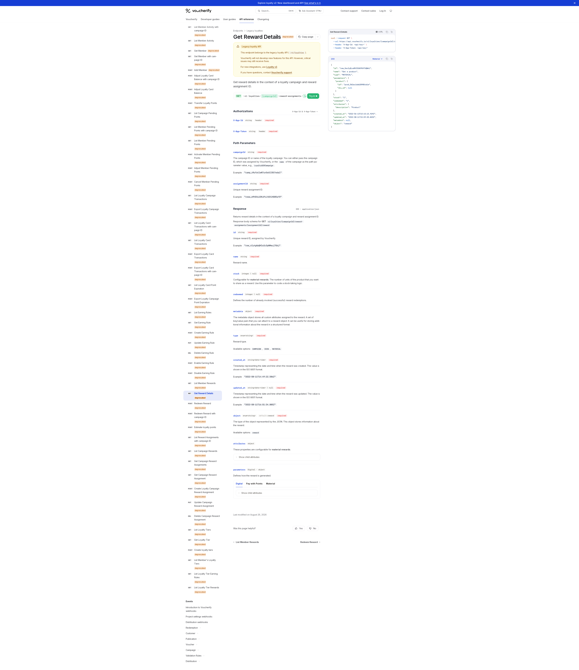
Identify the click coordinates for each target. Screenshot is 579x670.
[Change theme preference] (390, 10)
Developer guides (210, 19)
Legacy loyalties (255, 30)
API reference (246, 19)
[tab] (239, 483)
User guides (229, 19)
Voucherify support (281, 72)
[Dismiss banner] (575, 3)
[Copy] (303, 96)
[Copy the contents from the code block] (387, 32)
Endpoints (238, 30)
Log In (383, 10)
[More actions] (317, 36)
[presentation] (205, 346)
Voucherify (191, 19)
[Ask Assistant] (392, 32)
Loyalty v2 (271, 67)
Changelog (263, 19)
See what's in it (312, 3)
